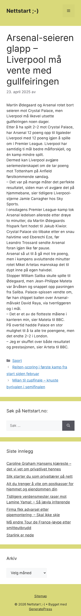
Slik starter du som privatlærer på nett (39, 476)
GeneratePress (40, 609)
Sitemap (40, 596)
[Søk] (68, 426)
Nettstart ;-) (22, 11)
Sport (17, 360)
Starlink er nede (20, 535)
